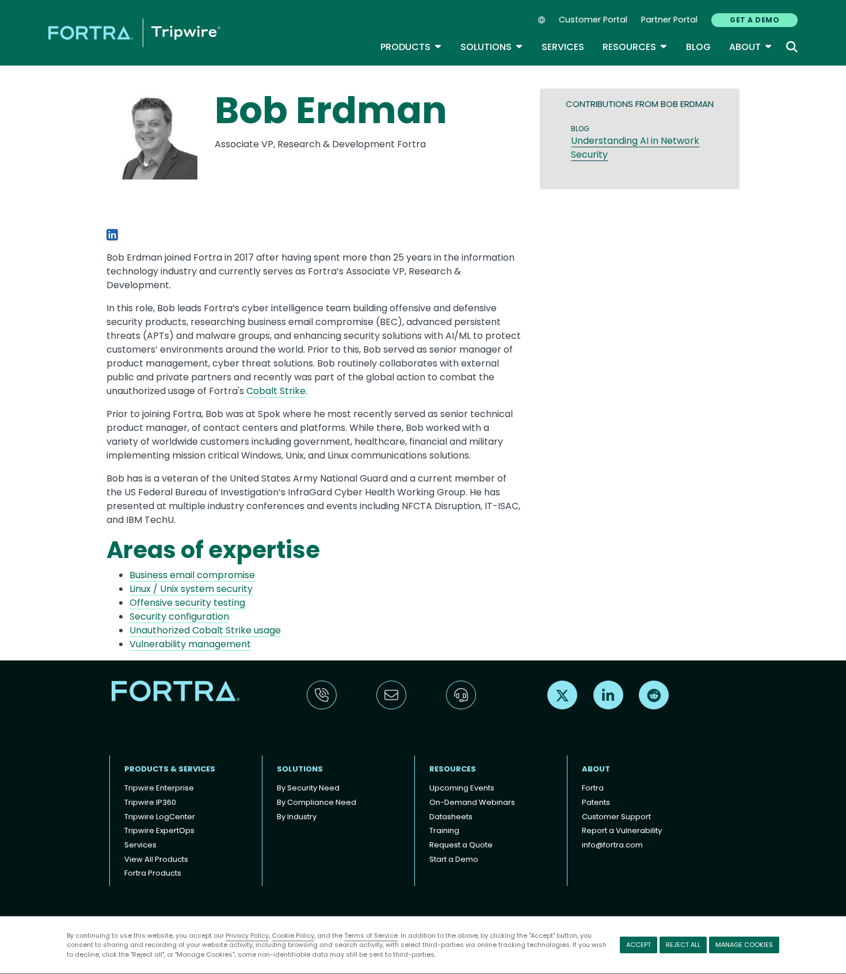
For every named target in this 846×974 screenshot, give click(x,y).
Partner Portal (669, 19)
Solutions (491, 47)
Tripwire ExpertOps (159, 830)
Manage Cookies (744, 944)
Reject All (683, 944)
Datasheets (450, 816)
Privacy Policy (247, 935)
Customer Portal (593, 19)
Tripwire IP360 (150, 802)
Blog (698, 47)
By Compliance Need (316, 802)
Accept (638, 944)
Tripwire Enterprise (159, 787)
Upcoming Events (461, 787)
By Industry (297, 816)
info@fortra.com (612, 844)
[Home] (134, 32)
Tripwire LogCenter (159, 816)
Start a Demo (453, 859)
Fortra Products (152, 873)
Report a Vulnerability (622, 830)
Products (411, 47)
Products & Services (169, 768)
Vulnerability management (190, 644)
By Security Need (308, 787)
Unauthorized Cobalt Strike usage (205, 630)
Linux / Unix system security (191, 588)
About (750, 47)
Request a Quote (461, 844)
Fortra (593, 787)
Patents (596, 802)
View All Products (156, 859)
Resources (635, 47)
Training (444, 830)
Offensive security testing (187, 602)
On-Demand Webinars (472, 802)
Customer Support (616, 816)
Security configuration (179, 616)
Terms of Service (371, 935)
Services (563, 47)
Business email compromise (192, 575)
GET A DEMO (754, 20)
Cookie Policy (293, 935)
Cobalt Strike (276, 391)
